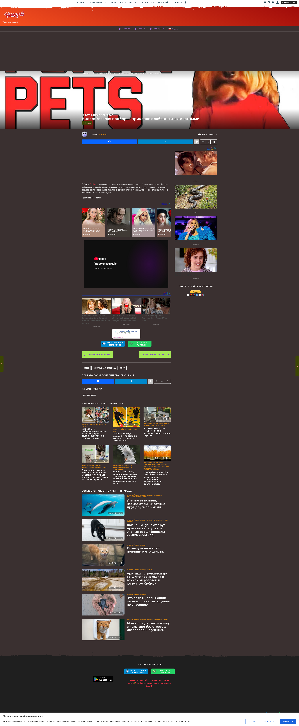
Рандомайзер (165, 2)
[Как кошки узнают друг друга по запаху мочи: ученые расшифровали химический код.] (103, 530)
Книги (123, 2)
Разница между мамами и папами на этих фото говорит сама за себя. (125, 437)
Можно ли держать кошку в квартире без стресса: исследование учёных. (148, 626)
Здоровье (147, 464)
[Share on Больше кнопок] (196, 141)
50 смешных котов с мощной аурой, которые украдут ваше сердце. (157, 432)
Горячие (141, 29)
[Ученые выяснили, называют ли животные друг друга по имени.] (103, 505)
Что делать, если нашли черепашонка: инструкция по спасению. (148, 601)
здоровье (147, 468)
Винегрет (85, 424)
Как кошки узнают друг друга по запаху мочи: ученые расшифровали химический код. (146, 530)
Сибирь (150, 570)
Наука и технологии (159, 464)
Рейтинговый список (98, 424)
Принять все (288, 721)
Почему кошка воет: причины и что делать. (145, 549)
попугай (139, 497)
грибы (146, 466)
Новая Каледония (119, 469)
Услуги (132, 2)
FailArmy (93, 184)
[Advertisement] (166, 17)
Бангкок (85, 467)
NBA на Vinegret (98, 2)
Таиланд (98, 467)
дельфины (131, 497)
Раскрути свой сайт (139, 680)
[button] (185, 2)
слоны (145, 497)
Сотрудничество (147, 2)
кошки (166, 424)
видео (86, 368)
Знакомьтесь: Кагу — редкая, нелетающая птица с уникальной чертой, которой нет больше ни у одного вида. (125, 477)
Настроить (253, 721)
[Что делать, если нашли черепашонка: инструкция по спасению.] (103, 604)
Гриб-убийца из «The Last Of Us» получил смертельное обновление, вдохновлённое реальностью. (156, 478)
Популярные (158, 29)
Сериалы (113, 2)
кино (154, 468)
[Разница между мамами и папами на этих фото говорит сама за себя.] (126, 417)
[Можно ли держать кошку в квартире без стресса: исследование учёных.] (103, 629)
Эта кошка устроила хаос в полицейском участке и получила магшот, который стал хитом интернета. (95, 475)
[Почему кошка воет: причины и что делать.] (103, 555)
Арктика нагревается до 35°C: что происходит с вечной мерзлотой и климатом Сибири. (147, 578)
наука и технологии (151, 470)
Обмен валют (156, 680)
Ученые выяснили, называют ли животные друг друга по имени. (146, 504)
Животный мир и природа (97, 115)
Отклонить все (270, 721)
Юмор (122, 368)
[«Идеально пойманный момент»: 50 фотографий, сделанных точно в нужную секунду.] (95, 414)
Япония (130, 522)
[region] (149, 719)
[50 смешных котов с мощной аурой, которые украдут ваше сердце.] (157, 414)
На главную (81, 2)
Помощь (179, 2)
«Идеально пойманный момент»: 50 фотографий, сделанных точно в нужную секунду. (94, 433)
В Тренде (126, 29)
